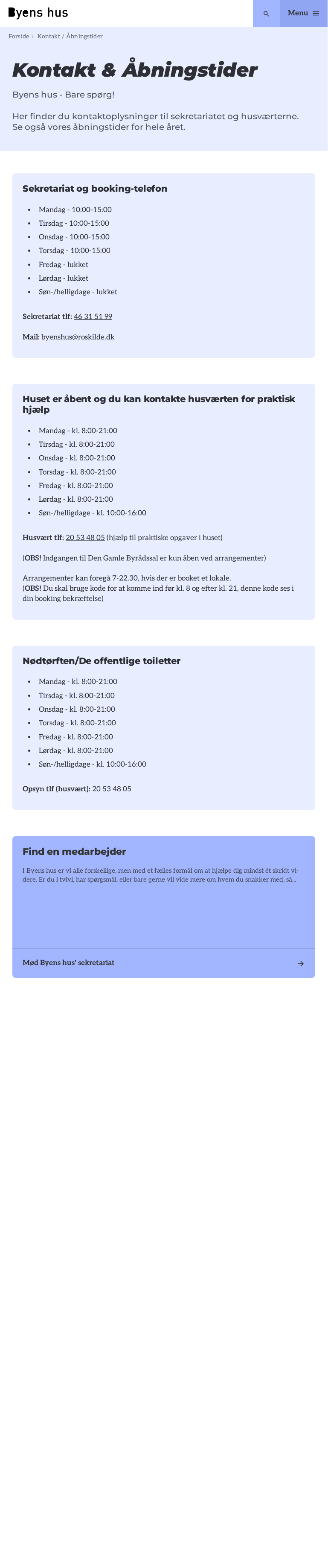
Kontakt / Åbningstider (70, 36)
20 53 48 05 (85, 538)
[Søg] (266, 13)
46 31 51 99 (93, 317)
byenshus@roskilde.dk (78, 337)
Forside (19, 36)
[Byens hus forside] (38, 13)
